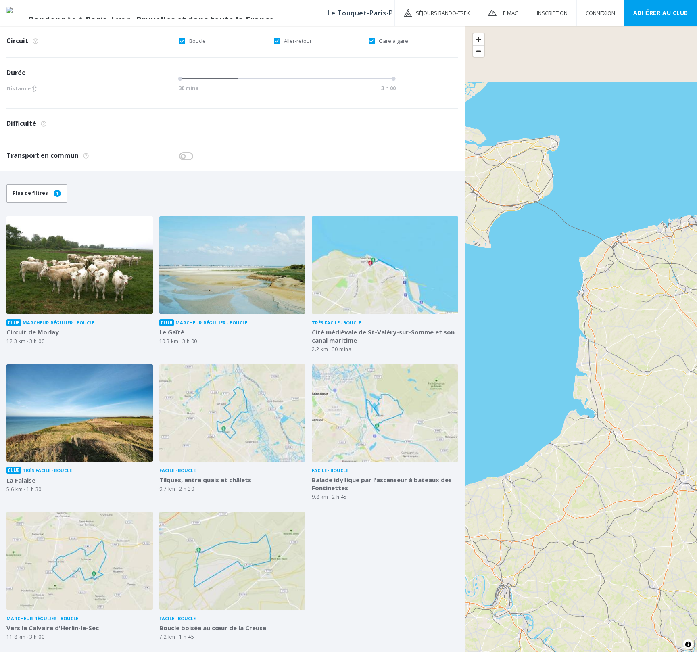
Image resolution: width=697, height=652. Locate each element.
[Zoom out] (478, 51)
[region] (581, 338)
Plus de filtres (35, 193)
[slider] (181, 79)
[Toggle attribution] (688, 644)
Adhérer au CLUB (660, 13)
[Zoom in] (478, 39)
